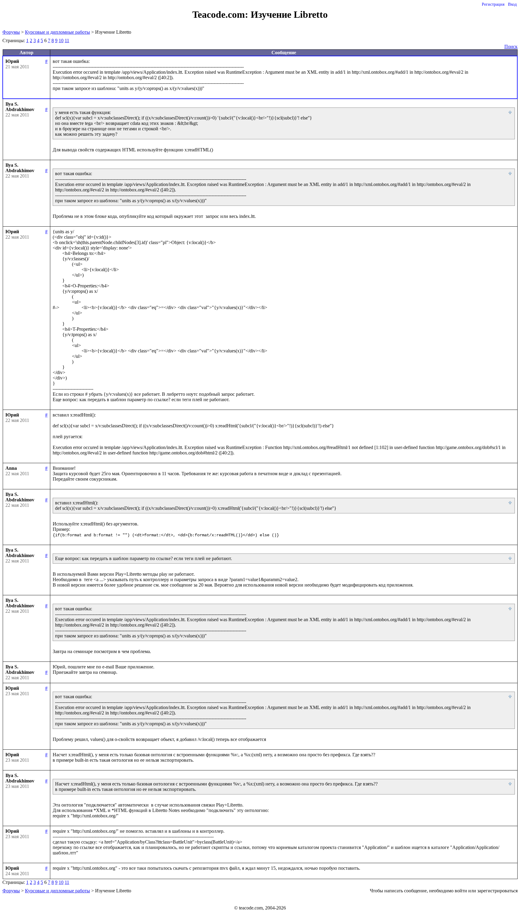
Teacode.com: (221, 14)
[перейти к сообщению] (510, 112)
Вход (512, 4)
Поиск (511, 46)
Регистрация (493, 4)
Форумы (11, 32)
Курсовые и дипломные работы (57, 32)
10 (61, 40)
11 (67, 40)
